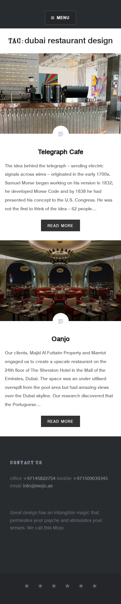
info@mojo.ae (38, 485)
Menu (63, 17)
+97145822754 (40, 478)
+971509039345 (90, 478)
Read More (60, 225)
